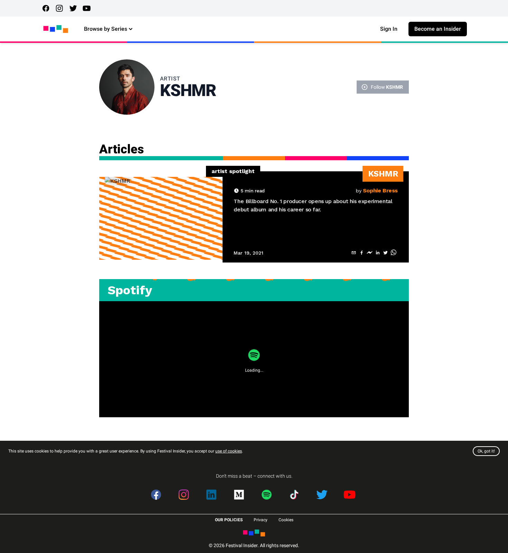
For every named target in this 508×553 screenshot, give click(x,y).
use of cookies (228, 451)
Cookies (286, 519)
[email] (353, 252)
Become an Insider (437, 29)
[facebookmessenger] (369, 252)
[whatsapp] (393, 252)
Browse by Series (105, 29)
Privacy (260, 519)
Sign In (388, 29)
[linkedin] (377, 252)
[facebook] (361, 252)
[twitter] (385, 252)
